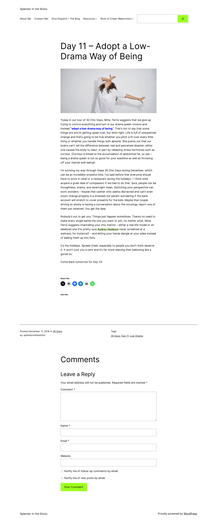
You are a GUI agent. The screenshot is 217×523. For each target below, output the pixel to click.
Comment (68, 389)
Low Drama (136, 335)
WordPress (190, 513)
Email (65, 440)
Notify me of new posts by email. (85, 478)
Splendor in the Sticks (33, 8)
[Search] (183, 18)
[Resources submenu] (96, 19)
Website (65, 456)
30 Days (57, 331)
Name (65, 425)
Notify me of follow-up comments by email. (91, 471)
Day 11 (125, 335)
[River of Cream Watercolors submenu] (133, 19)
